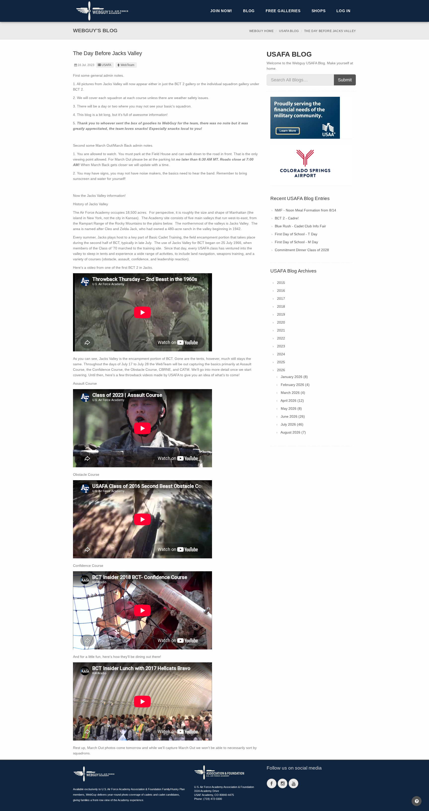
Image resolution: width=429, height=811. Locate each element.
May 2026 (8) (291, 408)
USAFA (106, 65)
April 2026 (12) (292, 401)
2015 (281, 283)
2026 (281, 370)
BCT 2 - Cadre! (287, 218)
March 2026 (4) (293, 393)
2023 (281, 346)
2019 (281, 314)
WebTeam (127, 65)
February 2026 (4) (295, 385)
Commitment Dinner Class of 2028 (302, 250)
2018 (281, 306)
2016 (281, 291)
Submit (345, 79)
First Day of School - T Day (296, 234)
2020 (281, 322)
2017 (281, 299)
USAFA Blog (289, 31)
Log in (343, 11)
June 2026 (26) (293, 416)
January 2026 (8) (294, 377)
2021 (281, 330)
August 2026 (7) (293, 432)
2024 (281, 354)
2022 (281, 338)
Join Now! (221, 11)
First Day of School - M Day (296, 242)
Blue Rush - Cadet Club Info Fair (300, 226)
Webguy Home (261, 31)
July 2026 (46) (292, 424)
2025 (281, 362)
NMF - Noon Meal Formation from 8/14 (305, 210)
